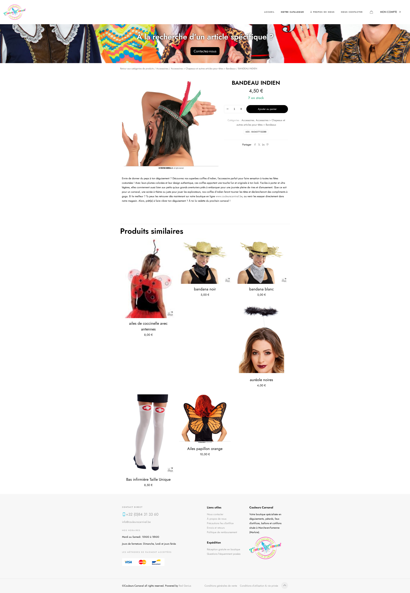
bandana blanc (261, 289)
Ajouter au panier (267, 109)
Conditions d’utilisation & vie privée (259, 586)
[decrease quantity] (227, 109)
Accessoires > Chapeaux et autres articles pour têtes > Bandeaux (203, 68)
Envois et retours (216, 528)
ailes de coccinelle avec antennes (148, 326)
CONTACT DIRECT (132, 507)
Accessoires (162, 68)
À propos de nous (216, 519)
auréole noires (261, 380)
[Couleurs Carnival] (14, 12)
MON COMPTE (388, 12)
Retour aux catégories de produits (137, 68)
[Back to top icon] (284, 585)
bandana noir (205, 289)
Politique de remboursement (222, 532)
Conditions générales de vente (221, 586)
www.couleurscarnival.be (229, 196)
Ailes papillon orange (204, 448)
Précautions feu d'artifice (220, 523)
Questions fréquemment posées (223, 554)
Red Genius (185, 586)
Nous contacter (215, 514)
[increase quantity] (241, 109)
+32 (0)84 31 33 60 (142, 514)
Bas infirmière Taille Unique (148, 479)
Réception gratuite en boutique (223, 549)
